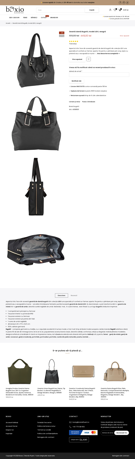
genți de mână (114, 334)
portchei (52, 337)
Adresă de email (75, 71)
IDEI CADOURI (14, 18)
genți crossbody (25, 337)
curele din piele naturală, (66, 337)
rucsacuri (14, 337)
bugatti (76, 106)
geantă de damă (35, 301)
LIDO (84, 304)
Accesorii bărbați (12, 422)
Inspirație (9, 434)
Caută (91, 10)
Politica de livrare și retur (46, 426)
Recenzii (74, 295)
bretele (85, 337)
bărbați (91, 334)
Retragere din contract (45, 437)
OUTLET (44, 17)
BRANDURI (54, 18)
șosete (79, 337)
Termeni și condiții (44, 430)
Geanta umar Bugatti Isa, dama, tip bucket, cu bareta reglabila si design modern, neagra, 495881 (51, 390)
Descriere (61, 295)
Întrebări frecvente (44, 422)
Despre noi (10, 430)
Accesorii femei (11, 426)
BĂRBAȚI (34, 18)
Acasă (8, 23)
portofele (35, 337)
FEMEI (25, 18)
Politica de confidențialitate (47, 434)
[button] (74, 41)
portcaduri (44, 337)
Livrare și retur (74, 102)
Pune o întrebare (88, 102)
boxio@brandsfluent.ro (81, 422)
